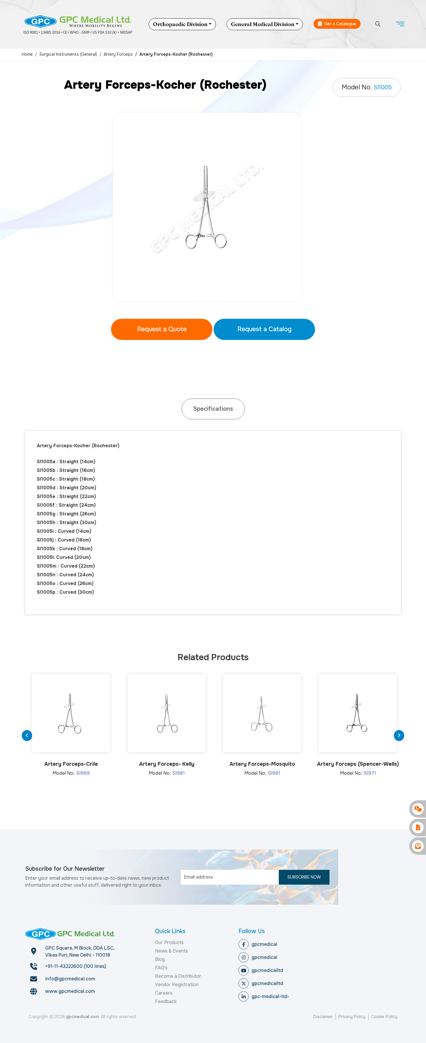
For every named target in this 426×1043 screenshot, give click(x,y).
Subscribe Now (304, 877)
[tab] (213, 409)
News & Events (171, 951)
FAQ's (161, 968)
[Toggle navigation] (400, 24)
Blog (160, 959)
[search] (378, 24)
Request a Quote (162, 329)
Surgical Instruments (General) (68, 54)
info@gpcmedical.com (70, 979)
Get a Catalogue (339, 23)
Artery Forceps (118, 54)
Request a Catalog (264, 329)
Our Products (169, 942)
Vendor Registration (177, 985)
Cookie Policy (384, 1016)
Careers (163, 993)
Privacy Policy (351, 1016)
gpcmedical (264, 944)
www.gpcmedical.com (70, 991)
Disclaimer (323, 1016)
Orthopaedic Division (180, 24)
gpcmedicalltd (267, 970)
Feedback (165, 1001)
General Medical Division (262, 24)
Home (27, 54)
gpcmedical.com (82, 1016)
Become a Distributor (178, 976)
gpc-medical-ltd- (270, 996)
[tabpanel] (213, 207)
